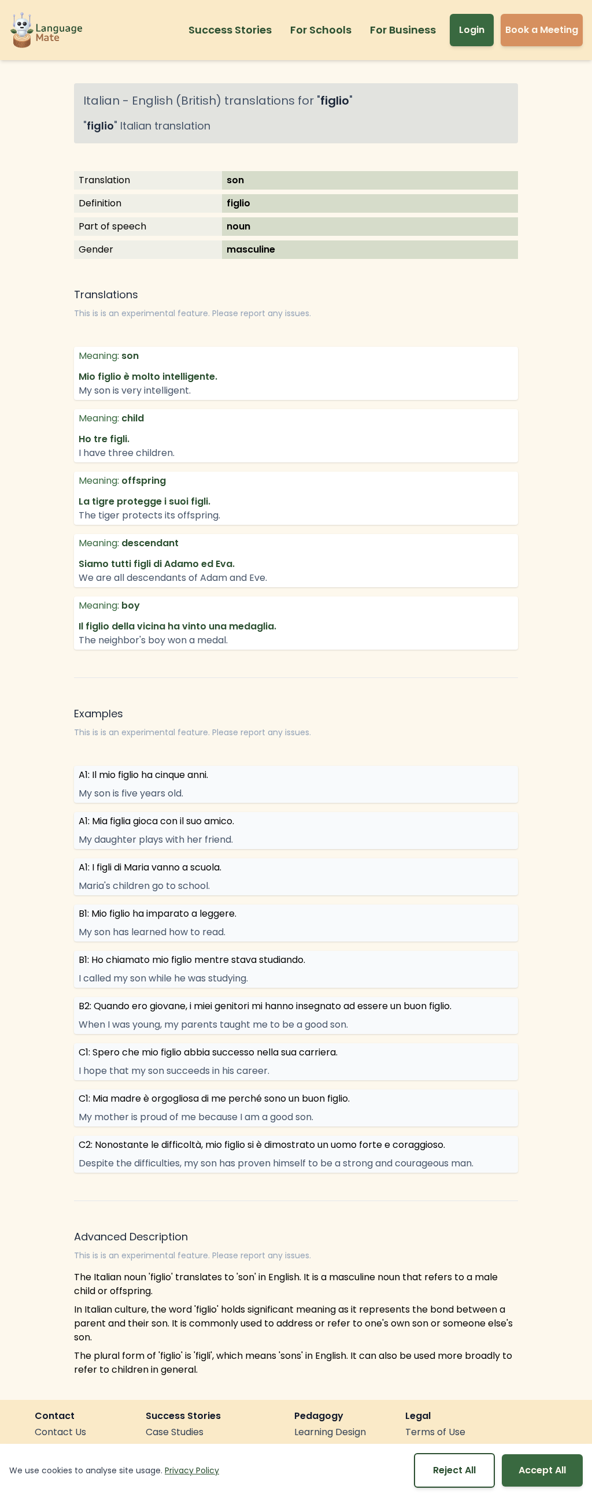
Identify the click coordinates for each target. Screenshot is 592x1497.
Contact (55, 1415)
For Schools (321, 30)
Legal (418, 1415)
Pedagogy (318, 1415)
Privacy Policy (192, 1470)
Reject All (454, 1470)
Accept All (542, 1470)
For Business (403, 30)
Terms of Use (435, 1432)
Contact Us (60, 1432)
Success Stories (230, 30)
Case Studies (175, 1432)
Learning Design (330, 1432)
